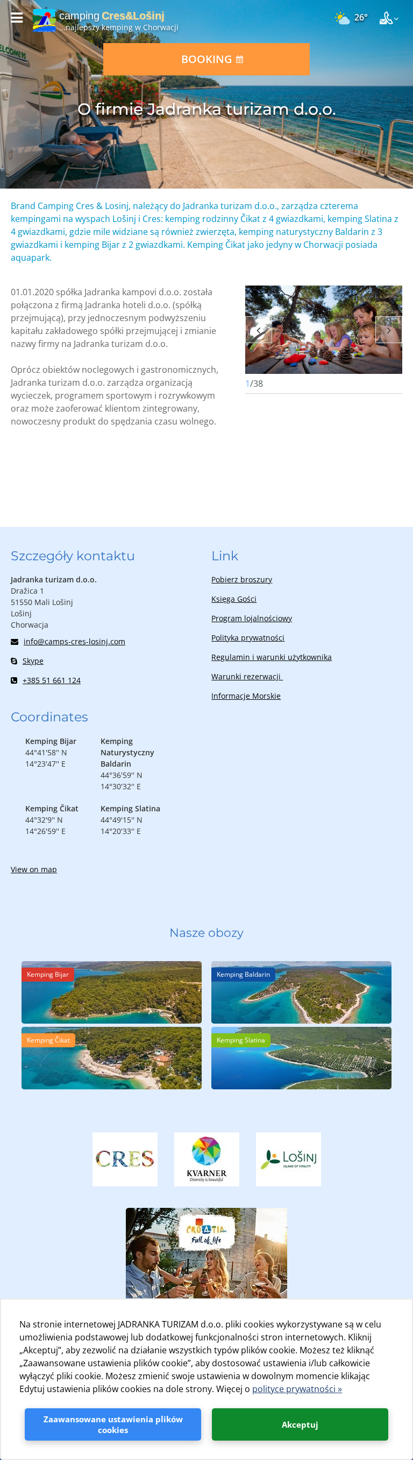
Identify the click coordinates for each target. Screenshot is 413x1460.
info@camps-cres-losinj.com (74, 641)
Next (388, 329)
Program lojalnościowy (251, 618)
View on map (34, 869)
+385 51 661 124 (52, 680)
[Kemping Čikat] (112, 1086)
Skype (33, 661)
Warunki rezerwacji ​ (247, 676)
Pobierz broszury (241, 579)
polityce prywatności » (297, 1389)
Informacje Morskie (246, 696)
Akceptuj (300, 1424)
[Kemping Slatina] (301, 1086)
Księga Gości (234, 599)
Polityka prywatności (247, 637)
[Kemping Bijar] (112, 1020)
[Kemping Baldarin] (301, 1020)
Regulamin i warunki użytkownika (271, 657)
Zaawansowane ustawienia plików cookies (113, 1424)
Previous (258, 329)
